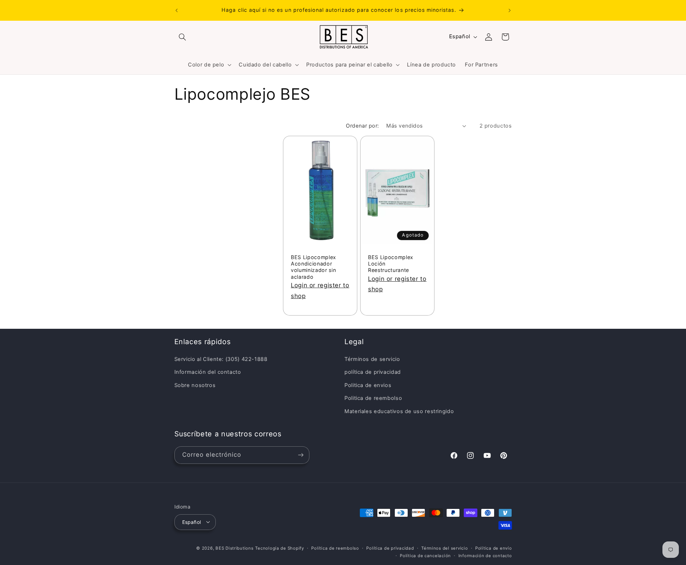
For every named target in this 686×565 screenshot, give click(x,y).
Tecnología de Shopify (279, 547)
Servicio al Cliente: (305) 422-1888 (221, 359)
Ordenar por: (362, 126)
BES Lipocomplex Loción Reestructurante (390, 263)
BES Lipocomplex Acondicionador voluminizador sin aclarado (313, 267)
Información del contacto (207, 372)
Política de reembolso (335, 547)
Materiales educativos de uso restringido (399, 411)
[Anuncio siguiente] (509, 10)
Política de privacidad (390, 547)
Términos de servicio (372, 359)
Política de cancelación (425, 555)
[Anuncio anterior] (176, 10)
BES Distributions (234, 547)
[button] (182, 37)
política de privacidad (372, 372)
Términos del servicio (444, 547)
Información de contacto (485, 555)
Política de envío (493, 547)
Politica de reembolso (373, 398)
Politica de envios (367, 385)
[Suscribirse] (300, 455)
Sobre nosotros (195, 385)
